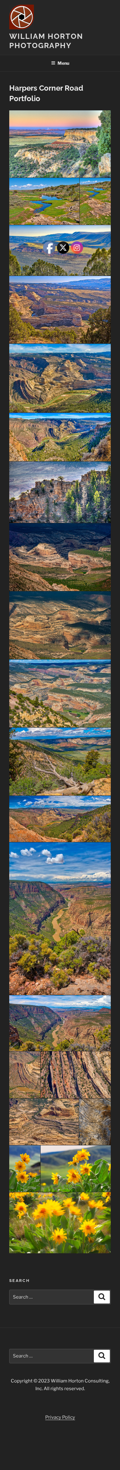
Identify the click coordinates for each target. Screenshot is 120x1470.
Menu (63, 63)
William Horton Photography (46, 41)
